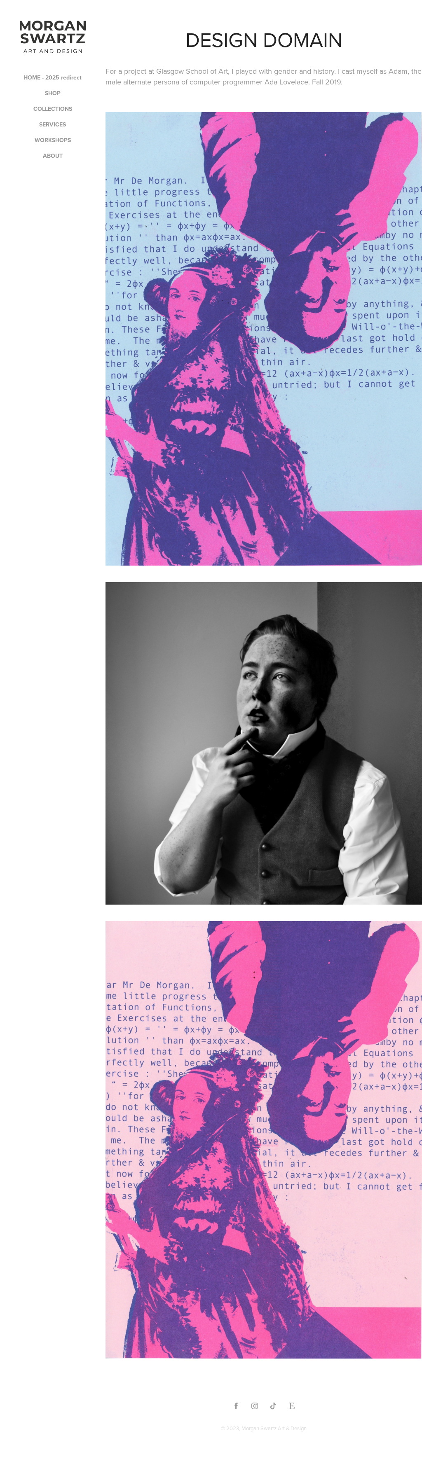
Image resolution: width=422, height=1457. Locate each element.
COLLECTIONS (52, 109)
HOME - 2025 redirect (52, 77)
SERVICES (52, 124)
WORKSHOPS (53, 140)
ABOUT (53, 156)
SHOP (53, 93)
